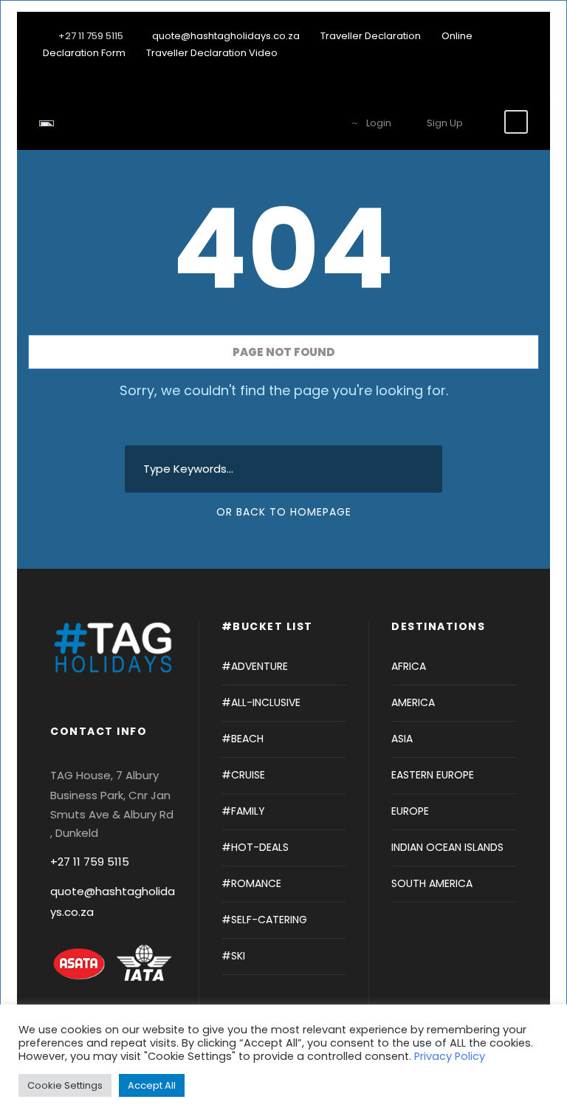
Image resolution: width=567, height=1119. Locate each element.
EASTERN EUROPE (432, 774)
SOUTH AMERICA (431, 883)
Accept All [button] (152, 1085)
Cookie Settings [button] (65, 1085)
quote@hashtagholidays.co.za (226, 36)
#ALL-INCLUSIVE (260, 702)
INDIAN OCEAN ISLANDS (447, 847)
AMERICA (413, 702)
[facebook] (474, 70)
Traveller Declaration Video (212, 53)
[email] (452, 70)
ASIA (402, 738)
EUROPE (410, 811)
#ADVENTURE (254, 666)
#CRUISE (243, 774)
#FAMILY (243, 811)
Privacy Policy (449, 1056)
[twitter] (497, 70)
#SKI (233, 955)
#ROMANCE (251, 883)
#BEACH (242, 738)
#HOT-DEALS (255, 847)
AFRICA (408, 666)
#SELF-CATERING (264, 919)
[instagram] (520, 70)
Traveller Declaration (370, 36)
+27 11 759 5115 (89, 861)
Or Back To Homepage (283, 511)
